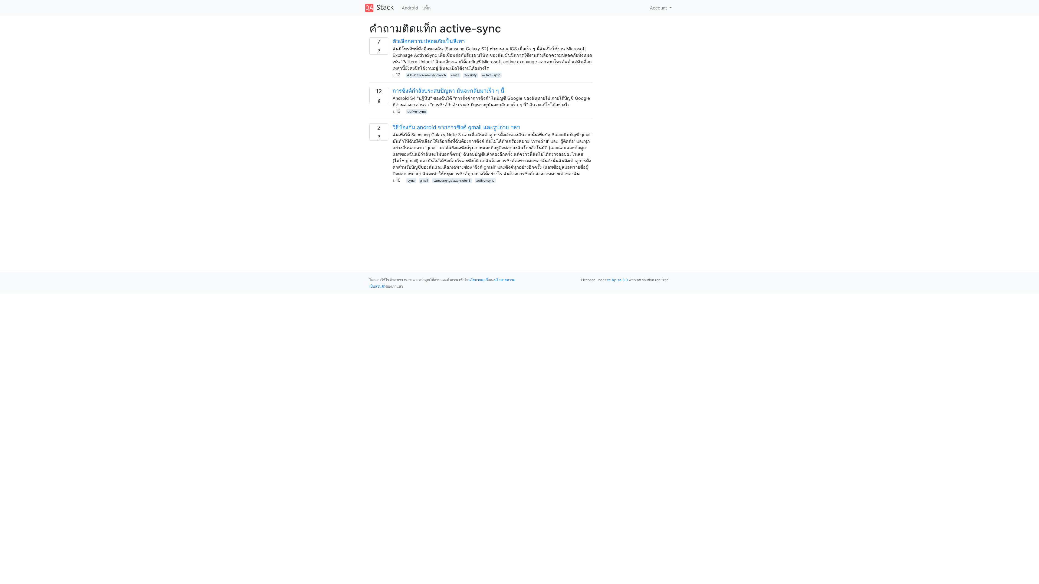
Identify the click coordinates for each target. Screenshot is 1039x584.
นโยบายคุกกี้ (478, 280)
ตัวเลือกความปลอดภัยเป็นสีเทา (429, 41)
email (455, 75)
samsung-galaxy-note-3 (452, 180)
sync (411, 180)
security (471, 75)
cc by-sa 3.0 (617, 280)
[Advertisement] (481, 221)
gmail (424, 180)
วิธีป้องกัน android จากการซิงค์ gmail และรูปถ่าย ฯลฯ (456, 127)
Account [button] (659, 8)
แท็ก (426, 8)
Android (410, 8)
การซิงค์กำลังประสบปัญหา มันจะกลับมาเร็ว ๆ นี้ (448, 91)
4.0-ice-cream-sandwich (426, 75)
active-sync (491, 75)
